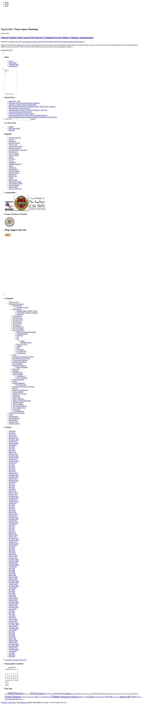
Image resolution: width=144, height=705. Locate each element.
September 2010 (14, 544)
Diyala (22, 341)
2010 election (27, 693)
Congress (90, 693)
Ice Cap (11, 160)
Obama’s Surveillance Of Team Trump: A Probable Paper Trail (28, 115)
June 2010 (12, 549)
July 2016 (12, 447)
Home (7, 2)
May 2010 (12, 551)
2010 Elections (17, 316)
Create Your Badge (9, 94)
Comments (14, 64)
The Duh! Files (13, 422)
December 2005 (14, 644)
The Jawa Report (14, 185)
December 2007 (14, 602)
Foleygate (16, 371)
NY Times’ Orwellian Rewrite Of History (21, 113)
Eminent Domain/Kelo (20, 362)
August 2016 (13, 445)
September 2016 (14, 443)
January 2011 (13, 537)
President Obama (99, 697)
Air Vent (11, 139)
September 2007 (14, 607)
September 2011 (14, 522)
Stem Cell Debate (18, 404)
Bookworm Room (14, 143)
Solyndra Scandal (18, 402)
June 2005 (12, 654)
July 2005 (12, 653)
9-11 (6, 693)
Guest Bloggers (13, 416)
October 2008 (13, 584)
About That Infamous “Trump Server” (20, 112)
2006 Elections (17, 306)
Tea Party (139, 697)
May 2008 (12, 593)
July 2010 (12, 547)
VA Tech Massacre (18, 411)
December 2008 (14, 581)
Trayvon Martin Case (19, 408)
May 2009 (12, 572)
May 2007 (12, 614)
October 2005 (13, 647)
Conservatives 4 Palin (15, 146)
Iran (17, 337)
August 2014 (13, 463)
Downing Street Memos (20, 360)
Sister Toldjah (13, 180)
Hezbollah (19, 335)
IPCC (30, 697)
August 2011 (13, 524)
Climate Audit (13, 145)
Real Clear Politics (14, 128)
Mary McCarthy (21, 385)
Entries (12, 63)
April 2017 (12, 433)
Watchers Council (14, 423)
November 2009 (14, 561)
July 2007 (12, 610)
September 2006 (14, 628)
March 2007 (12, 617)
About (7, 4)
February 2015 (13, 454)
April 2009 (12, 573)
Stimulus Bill (125, 697)
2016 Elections (17, 323)
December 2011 (13, 517)
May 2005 (12, 656)
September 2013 (14, 480)
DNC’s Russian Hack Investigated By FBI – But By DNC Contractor (32, 106)
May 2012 (12, 508)
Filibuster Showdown (19, 365)
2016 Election (49, 693)
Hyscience (12, 159)
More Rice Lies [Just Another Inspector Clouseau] (24, 103)
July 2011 (12, 526)
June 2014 (12, 466)
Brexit (14, 355)
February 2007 (13, 619)
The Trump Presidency (20, 406)
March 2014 (12, 471)
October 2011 (13, 521)
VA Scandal (16, 409)
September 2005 (14, 649)
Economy (115, 693)
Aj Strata (7, 69)
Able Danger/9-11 (18, 327)
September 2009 (14, 565)
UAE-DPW (20, 349)
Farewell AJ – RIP (14, 101)
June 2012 (12, 507)
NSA (49, 697)
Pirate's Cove (13, 176)
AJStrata (11, 42)
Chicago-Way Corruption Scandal (23, 357)
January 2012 (13, 515)
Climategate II (20, 376)
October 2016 (13, 441)
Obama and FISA (18, 392)
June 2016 (12, 449)
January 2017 (13, 436)
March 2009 (12, 575)
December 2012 (14, 496)
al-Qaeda (66, 693)
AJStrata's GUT (14, 302)
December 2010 (14, 538)
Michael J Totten (14, 173)
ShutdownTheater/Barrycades (22, 401)
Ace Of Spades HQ (15, 138)
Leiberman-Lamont (22, 307)
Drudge (11, 126)
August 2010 (13, 545)
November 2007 (14, 603)
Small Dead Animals (15, 182)
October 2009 (13, 563)
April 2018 (12, 431)
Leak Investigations (19, 383)
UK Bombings (21, 353)
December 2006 (14, 623)
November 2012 (14, 498)
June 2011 (12, 528)
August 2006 (13, 630)
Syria (18, 348)
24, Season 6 (16, 325)
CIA (75, 693)
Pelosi (84, 697)
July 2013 (12, 484)
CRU (94, 694)
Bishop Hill (12, 141)
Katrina (15, 381)
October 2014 (13, 459)
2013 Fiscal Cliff (18, 320)
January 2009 (13, 579)
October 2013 (13, 478)
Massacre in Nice (21, 344)
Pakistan (19, 346)
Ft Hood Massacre (79, 42)
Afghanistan (57, 693)
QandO (11, 178)
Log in (11, 61)
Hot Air (11, 157)
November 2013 (14, 477)
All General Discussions (26, 42)
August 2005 (13, 651)
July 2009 (12, 568)
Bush (72, 693)
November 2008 (14, 582)
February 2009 (13, 577)
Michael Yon (12, 174)
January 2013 (13, 494)
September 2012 (14, 501)
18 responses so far (7, 50)
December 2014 (14, 456)
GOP (23, 697)
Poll (87, 697)
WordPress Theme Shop (8, 702)
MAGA (15, 388)
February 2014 (13, 473)
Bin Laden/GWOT (40, 42)
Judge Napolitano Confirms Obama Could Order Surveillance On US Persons (33, 117)
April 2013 (12, 489)
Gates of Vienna (14, 153)
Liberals (40, 697)
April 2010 (12, 552)
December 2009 (14, 559)
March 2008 (12, 596)
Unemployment (13, 699)
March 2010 (12, 554)
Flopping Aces (13, 152)
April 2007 (12, 616)
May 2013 (12, 487)
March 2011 (12, 533)
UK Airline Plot (21, 351)
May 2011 (12, 529)
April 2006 (12, 637)
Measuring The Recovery (20, 390)
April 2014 (12, 470)
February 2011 (13, 535)
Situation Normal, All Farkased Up (19, 108)
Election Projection (14, 148)
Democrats (99, 694)
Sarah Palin (20, 314)
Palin (81, 697)
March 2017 (12, 434)
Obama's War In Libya (20, 393)
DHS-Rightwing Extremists (21, 358)
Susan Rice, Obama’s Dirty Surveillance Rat (22, 105)
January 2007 (13, 621)
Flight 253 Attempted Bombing (63, 42)
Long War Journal (14, 171)
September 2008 (14, 586)
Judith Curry (12, 167)
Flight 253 (126, 693)
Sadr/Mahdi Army (26, 342)
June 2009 (12, 570)
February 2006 (13, 640)
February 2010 (13, 556)
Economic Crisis (107, 693)
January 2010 (13, 558)
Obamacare (16, 395)
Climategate (79, 693)
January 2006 (13, 642)
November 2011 (14, 519)
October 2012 (13, 500)
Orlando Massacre (14, 418)
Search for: (8, 119)
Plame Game (16, 397)
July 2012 (12, 505)
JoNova (11, 166)
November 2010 (14, 540)
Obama (55, 696)
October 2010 (13, 542)
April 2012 (12, 510)
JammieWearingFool (15, 164)
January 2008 (13, 600)
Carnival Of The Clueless (16, 413)
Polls (91, 697)
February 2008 (13, 598)
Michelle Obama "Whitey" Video (26, 311)
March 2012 (12, 512)
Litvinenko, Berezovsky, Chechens (23, 386)
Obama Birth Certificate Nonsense (27, 313)
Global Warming (18, 374)
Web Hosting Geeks (23, 702)
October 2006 (13, 626)
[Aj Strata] (10, 93)
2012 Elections (17, 318)
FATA (119, 693)
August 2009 (13, 566)
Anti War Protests (18, 328)
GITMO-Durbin (18, 372)
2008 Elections (17, 309)
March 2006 (12, 639)
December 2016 (14, 438)
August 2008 (13, 588)
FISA (122, 693)
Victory (21, 699)
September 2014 (14, 461)
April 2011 (12, 531)
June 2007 (12, 612)
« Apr (7, 684)
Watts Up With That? (15, 189)
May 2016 (12, 450)
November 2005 (14, 646)
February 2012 (13, 514)
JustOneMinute (13, 169)
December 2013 (14, 475)
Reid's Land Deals (18, 399)
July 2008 (12, 589)
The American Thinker (16, 183)
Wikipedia (12, 130)
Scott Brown (116, 697)
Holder (26, 697)
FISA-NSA (49, 42)
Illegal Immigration (18, 379)
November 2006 (14, 625)
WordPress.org (13, 66)
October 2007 (13, 605)
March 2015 (12, 452)
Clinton (86, 693)
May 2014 (12, 468)
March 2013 (12, 491)
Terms (7, 6)
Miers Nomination (22, 367)
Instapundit (12, 162)
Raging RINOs (13, 420)
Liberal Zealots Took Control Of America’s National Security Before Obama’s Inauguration (47, 37)
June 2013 (12, 485)
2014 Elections (17, 321)
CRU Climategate (22, 378)
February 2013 (13, 493)
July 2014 (12, 464)
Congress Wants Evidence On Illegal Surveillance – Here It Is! (28, 110)
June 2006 (12, 633)
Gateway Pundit (14, 155)
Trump (6, 699)
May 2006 (12, 635)
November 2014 (14, 457)
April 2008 (12, 595)
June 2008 (12, 591)
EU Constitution (18, 364)
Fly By (11, 415)
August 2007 (13, 609)
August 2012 (13, 503)
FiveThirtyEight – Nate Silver (18, 150)
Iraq (17, 339)
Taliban (134, 697)
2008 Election (15, 693)
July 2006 (12, 632)
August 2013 (13, 482)
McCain (45, 697)
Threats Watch (13, 187)
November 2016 (14, 440)
